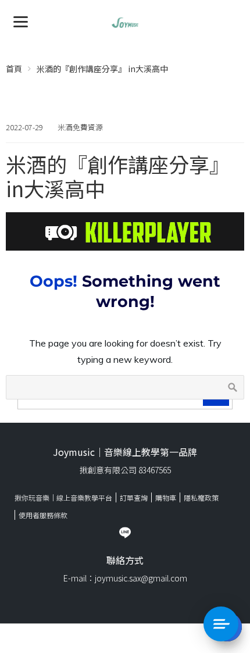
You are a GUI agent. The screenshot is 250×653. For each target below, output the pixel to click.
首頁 (14, 68)
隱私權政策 (201, 497)
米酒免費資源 (80, 127)
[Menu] (21, 21)
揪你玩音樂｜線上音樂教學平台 (63, 497)
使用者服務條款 (43, 515)
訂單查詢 (134, 497)
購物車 (165, 497)
